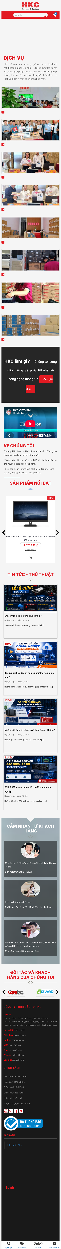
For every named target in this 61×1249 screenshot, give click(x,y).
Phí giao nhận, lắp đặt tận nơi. (17, 1103)
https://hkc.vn (19, 1055)
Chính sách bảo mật (13, 1098)
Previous (3, 532)
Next (57, 532)
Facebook (54, 1247)
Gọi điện (8, 1247)
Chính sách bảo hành (14, 1093)
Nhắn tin (22, 1247)
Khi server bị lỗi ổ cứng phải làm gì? (23, 616)
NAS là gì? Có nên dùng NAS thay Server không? (29, 730)
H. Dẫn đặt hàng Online (14, 1082)
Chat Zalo (38, 1247)
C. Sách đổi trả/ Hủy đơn (15, 1087)
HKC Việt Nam (15, 1145)
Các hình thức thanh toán (15, 1076)
